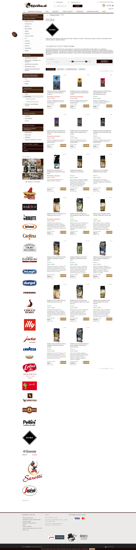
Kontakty (55, 11)
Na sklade (51, 59)
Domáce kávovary (30, 99)
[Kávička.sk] (35, 5)
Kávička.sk (28, 24)
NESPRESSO (27, 55)
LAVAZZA (27, 41)
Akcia (50, 62)
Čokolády (28, 135)
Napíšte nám (26, 529)
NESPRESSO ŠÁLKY (30, 66)
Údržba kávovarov (29, 113)
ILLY (26, 78)
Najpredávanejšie (71, 69)
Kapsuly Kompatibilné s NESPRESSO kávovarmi (31, 75)
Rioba (26, 83)
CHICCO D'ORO (29, 36)
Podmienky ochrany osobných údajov (32, 519)
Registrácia (110, 2)
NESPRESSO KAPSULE (35, 11)
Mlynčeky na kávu (29, 125)
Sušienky (28, 137)
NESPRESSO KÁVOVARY (31, 64)
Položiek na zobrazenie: (105, 61)
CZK (110, 8)
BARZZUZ (27, 26)
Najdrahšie (60, 69)
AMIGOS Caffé (29, 21)
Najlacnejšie (50, 69)
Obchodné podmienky (28, 517)
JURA (47, 11)
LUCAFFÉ (27, 43)
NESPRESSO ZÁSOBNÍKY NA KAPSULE (32, 61)
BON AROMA (28, 28)
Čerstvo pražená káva (31, 15)
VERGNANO (28, 48)
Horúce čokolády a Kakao (33, 139)
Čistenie (27, 116)
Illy (26, 38)
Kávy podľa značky (29, 18)
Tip (49, 63)
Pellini (27, 45)
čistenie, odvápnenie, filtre (31, 105)
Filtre (27, 121)
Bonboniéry (28, 132)
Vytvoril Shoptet (110, 546)
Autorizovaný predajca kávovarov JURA (32, 528)
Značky (26, 150)
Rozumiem (92, 549)
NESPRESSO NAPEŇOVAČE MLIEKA (32, 69)
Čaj (25, 147)
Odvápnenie (28, 118)
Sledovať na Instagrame (34, 181)
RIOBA (26, 31)
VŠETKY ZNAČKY (68, 11)
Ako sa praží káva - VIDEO (51, 517)
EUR (112, 8)
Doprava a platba (93, 11)
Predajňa (79, 11)
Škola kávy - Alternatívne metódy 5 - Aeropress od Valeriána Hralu (54, 524)
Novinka (56, 62)
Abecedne (82, 69)
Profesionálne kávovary (32, 101)
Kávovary (28, 96)
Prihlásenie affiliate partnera (29, 523)
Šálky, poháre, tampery (31, 144)
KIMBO (27, 50)
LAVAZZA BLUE (28, 88)
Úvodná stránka (24, 11)
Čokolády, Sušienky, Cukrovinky (30, 129)
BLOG (104, 11)
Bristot (27, 33)
